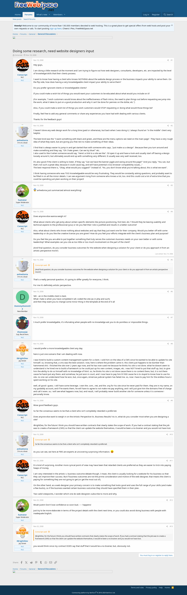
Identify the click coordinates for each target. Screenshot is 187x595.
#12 (171, 500)
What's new (41, 14)
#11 (171, 460)
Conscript (18, 55)
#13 (171, 526)
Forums (28, 14)
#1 (172, 60)
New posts (17, 19)
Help (161, 587)
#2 (172, 125)
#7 (172, 317)
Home (18, 14)
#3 (172, 185)
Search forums (29, 19)
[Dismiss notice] (171, 25)
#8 (172, 344)
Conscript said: (41, 265)
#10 (171, 434)
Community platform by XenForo (93, 593)
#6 (172, 291)
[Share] (168, 60)
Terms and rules (137, 587)
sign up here (55, 28)
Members (57, 14)
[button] (49, 14)
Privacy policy (151, 587)
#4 (172, 211)
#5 (172, 260)
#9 (172, 400)
